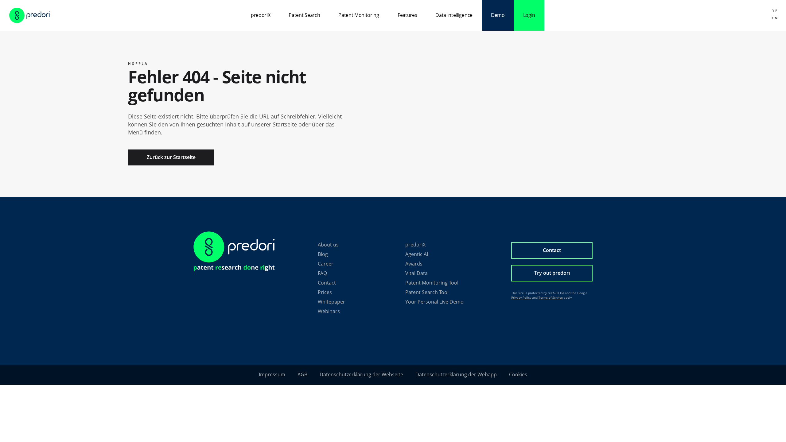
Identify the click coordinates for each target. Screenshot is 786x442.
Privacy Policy (521, 297)
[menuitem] (775, 10)
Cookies (518, 374)
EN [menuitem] (775, 17)
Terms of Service (551, 297)
